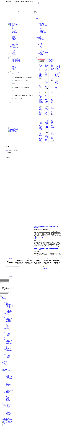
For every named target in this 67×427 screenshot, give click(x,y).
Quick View (40, 80)
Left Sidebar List (8, 343)
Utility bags (8, 400)
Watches (7, 379)
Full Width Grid (8, 320)
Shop (7, 324)
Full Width (8, 333)
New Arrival (8, 407)
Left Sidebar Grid (9, 318)
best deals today (10, 154)
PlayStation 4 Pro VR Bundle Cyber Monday (41, 74)
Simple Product (8, 329)
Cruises (7, 415)
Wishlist (7, 326)
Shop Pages (6, 323)
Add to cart (52, 79)
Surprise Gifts (29, 260)
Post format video (9, 351)
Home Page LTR (9, 309)
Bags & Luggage (9, 376)
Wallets (7, 399)
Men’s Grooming (9, 378)
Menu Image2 (6, 418)
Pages (3, 362)
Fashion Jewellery (9, 388)
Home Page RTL (9, 310)
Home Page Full (8, 312)
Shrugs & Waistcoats (9, 395)
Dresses (7, 397)
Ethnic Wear (8, 382)
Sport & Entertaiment (41, 61)
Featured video (8, 336)
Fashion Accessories (9, 390)
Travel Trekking (8, 413)
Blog (3, 338)
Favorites (35, 15)
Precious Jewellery (9, 389)
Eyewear (7, 385)
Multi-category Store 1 (9, 303)
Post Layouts (6, 354)
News (3, 366)
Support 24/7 (38, 260)
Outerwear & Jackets (9, 393)
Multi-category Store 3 (9, 305)
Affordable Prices (47, 260)
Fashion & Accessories (41, 60)
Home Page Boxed (9, 311)
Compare (40, 81)
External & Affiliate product (10, 331)
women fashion (6, 381)
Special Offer (8, 373)
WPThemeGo (13, 276)
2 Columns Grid (8, 321)
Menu (3, 297)
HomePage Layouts (7, 302)
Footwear (7, 375)
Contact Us (6, 364)
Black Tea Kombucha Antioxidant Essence (53, 127)
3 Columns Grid (8, 322)
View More (8, 380)
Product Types (6, 328)
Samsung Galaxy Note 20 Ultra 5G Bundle (46, 75)
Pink (7, 315)
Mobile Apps (45, 268)
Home (7, 150)
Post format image (9, 350)
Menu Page (6, 420)
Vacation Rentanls (9, 410)
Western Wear (8, 384)
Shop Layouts (6, 317)
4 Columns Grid (8, 347)
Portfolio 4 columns (7, 360)
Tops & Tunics (8, 396)
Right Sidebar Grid (9, 319)
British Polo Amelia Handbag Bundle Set (41, 101)
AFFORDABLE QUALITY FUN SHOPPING (10, 261)
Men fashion (6, 371)
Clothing (7, 377)
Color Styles (6, 313)
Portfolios (3, 358)
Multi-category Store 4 (9, 306)
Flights (7, 411)
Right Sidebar (8, 335)
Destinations (8, 414)
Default (7, 314)
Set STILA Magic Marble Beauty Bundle (52, 101)
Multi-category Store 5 (9, 307)
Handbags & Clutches (9, 386)
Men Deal (7, 374)
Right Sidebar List (9, 344)
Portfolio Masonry (7, 361)
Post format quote (9, 353)
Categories (4, 298)
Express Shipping (19, 260)
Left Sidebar (8, 334)
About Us (5, 363)
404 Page (5, 365)
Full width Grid (8, 342)
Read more (40, 86)
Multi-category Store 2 (9, 304)
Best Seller (8, 372)
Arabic (40, 3)
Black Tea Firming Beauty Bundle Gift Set (46, 101)
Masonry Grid (8, 348)
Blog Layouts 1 (6, 339)
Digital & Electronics (41, 59)
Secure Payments (56, 260)
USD (37, 7)
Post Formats (6, 349)
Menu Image (6, 402)
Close (1, 278)
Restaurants (8, 412)
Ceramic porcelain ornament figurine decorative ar (47, 128)
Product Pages (6, 332)
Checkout (7, 327)
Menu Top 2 (6, 405)
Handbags (7, 398)
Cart (7, 325)
